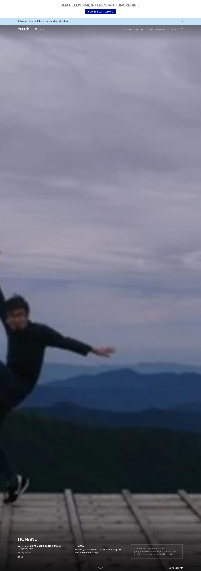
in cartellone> (165, 554)
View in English (60, 21)
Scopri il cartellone (100, 11)
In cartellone (130, 29)
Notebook (147, 29)
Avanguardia (24, 552)
